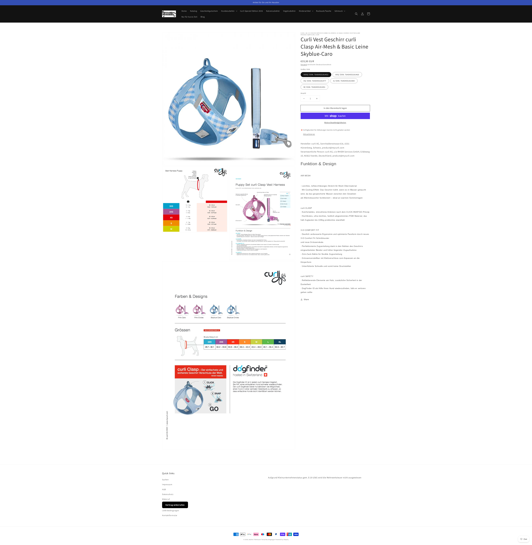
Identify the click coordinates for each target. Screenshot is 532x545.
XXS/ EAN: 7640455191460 (347, 74)
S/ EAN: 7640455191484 (344, 81)
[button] (356, 14)
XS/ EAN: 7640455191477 (315, 81)
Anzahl (303, 93)
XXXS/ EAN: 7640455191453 (316, 74)
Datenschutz (167, 494)
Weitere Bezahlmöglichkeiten (335, 123)
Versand (304, 64)
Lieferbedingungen (170, 510)
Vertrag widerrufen (175, 505)
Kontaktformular (169, 515)
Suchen (165, 479)
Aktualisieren (309, 134)
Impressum (167, 484)
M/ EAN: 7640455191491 (314, 87)
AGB (164, 489)
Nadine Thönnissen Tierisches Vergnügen (262, 539)
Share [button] (306, 299)
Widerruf (166, 499)
